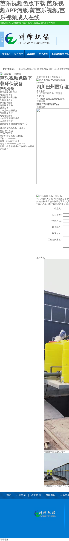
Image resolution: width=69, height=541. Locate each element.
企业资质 (31, 53)
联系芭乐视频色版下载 (12, 61)
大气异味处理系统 (8, 110)
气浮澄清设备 (6, 95)
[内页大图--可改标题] (10, 73)
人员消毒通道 (6, 121)
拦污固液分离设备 (8, 97)
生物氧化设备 (6, 100)
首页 (9, 495)
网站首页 (6, 53)
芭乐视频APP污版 (8, 92)
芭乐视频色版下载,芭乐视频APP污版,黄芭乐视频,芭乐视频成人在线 (32, 10)
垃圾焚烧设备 (6, 116)
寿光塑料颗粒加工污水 (54, 451)
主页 (47, 77)
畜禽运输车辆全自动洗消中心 (14, 123)
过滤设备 (4, 108)
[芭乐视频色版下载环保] (45, 514)
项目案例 (56, 77)
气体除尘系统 (6, 113)
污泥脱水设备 (6, 105)
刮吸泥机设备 (6, 103)
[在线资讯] (49, 196)
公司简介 (18, 53)
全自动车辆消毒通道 (9, 118)
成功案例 (43, 53)
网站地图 (4, 539)
